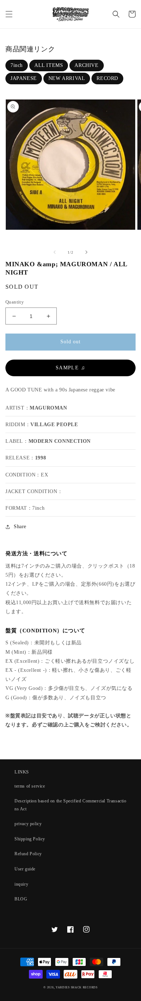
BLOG (20, 899)
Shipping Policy (29, 838)
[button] (9, 14)
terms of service (29, 786)
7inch (16, 65)
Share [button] (20, 526)
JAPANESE (23, 78)
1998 (40, 458)
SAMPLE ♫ (70, 367)
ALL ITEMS (48, 65)
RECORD (107, 78)
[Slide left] (55, 252)
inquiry (21, 884)
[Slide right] (86, 252)
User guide (24, 868)
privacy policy (28, 823)
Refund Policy (28, 853)
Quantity (14, 302)
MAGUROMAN (48, 408)
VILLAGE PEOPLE (54, 424)
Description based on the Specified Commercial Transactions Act (70, 804)
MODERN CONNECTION (60, 441)
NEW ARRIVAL (66, 78)
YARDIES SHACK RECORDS (77, 987)
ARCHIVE (86, 65)
